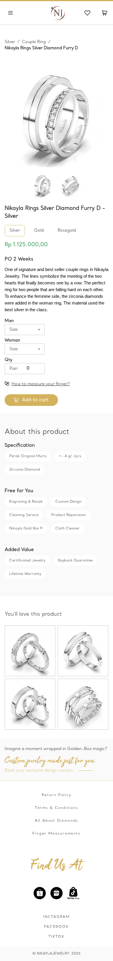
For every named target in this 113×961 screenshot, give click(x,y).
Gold (39, 230)
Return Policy (56, 795)
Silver (10, 42)
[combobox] (32, 329)
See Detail (30, 661)
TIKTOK (56, 937)
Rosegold (67, 230)
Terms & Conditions (56, 808)
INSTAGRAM (56, 917)
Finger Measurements (56, 834)
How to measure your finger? (41, 384)
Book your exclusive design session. (39, 770)
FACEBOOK (56, 927)
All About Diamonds (56, 821)
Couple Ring (34, 42)
